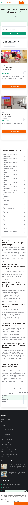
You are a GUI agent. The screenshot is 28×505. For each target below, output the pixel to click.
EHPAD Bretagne (5, 447)
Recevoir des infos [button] (14, 86)
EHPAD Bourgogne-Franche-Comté (9, 442)
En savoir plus (13, 89)
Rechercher (15, 33)
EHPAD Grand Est (5, 432)
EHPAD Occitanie (5, 456)
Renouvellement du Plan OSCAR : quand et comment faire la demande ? (17, 474)
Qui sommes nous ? (5, 419)
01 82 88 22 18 (6, 487)
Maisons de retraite (13, 15)
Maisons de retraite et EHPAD (14, 155)
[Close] (25, 492)
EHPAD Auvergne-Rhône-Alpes (8, 449)
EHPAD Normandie (5, 437)
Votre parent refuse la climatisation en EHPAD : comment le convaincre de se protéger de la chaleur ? (17, 466)
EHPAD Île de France (6, 434)
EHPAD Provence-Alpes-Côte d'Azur (10, 454)
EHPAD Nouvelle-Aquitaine (7, 452)
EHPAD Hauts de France (7, 429)
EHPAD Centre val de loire (7, 439)
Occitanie (21, 15)
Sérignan (16, 16)
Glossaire (3, 421)
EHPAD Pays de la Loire (6, 444)
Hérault (11, 16)
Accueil (4, 15)
